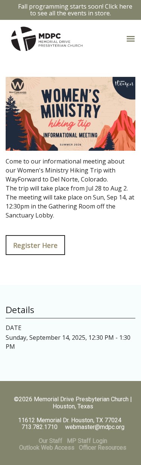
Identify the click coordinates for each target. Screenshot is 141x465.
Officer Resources (102, 447)
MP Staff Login (87, 440)
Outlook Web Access (46, 447)
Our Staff (50, 440)
